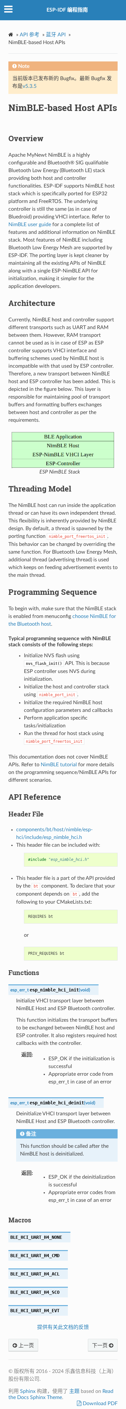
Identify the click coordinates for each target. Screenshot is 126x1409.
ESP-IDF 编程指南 (67, 10)
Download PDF (99, 1403)
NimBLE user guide (29, 224)
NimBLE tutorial (59, 764)
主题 (74, 1391)
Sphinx (28, 1391)
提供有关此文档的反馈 (63, 1327)
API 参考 (29, 34)
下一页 (100, 1345)
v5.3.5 (30, 86)
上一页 (25, 1345)
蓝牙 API (56, 34)
